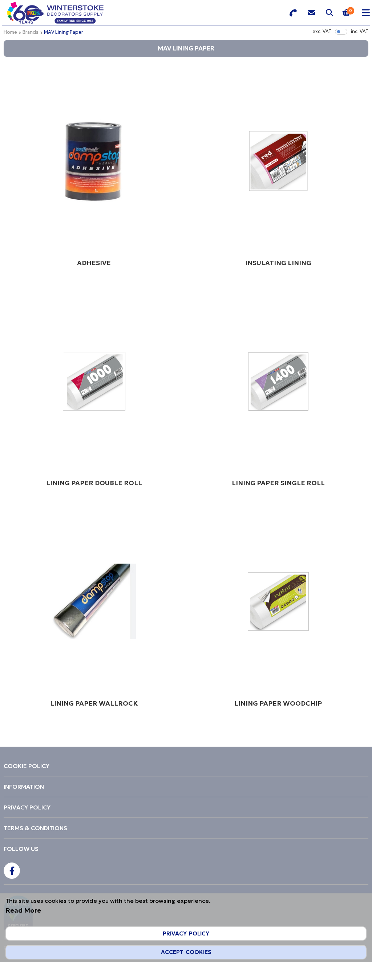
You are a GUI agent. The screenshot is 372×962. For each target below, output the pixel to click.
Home (10, 32)
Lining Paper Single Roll (278, 483)
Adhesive (94, 263)
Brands (31, 32)
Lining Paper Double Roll (94, 483)
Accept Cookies (186, 952)
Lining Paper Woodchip (278, 703)
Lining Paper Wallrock (94, 703)
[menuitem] (186, 766)
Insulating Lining (278, 263)
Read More (23, 910)
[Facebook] (12, 870)
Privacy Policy (186, 933)
